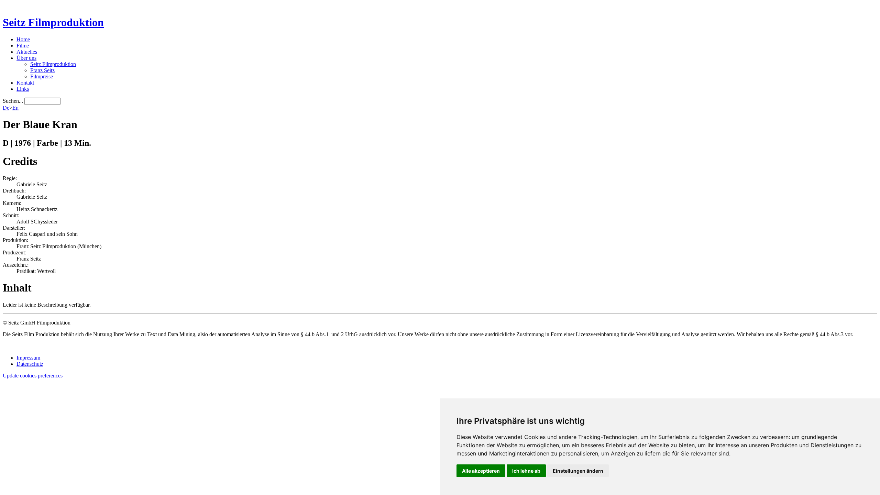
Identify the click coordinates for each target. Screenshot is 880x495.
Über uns (26, 58)
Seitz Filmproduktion (53, 22)
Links (22, 89)
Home (23, 39)
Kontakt (25, 83)
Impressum (28, 358)
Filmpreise (41, 76)
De (6, 108)
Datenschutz (29, 364)
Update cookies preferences (33, 375)
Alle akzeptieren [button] (481, 471)
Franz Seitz (42, 70)
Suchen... (13, 101)
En (15, 108)
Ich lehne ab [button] (526, 471)
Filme (22, 45)
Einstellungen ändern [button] (578, 471)
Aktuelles (26, 52)
